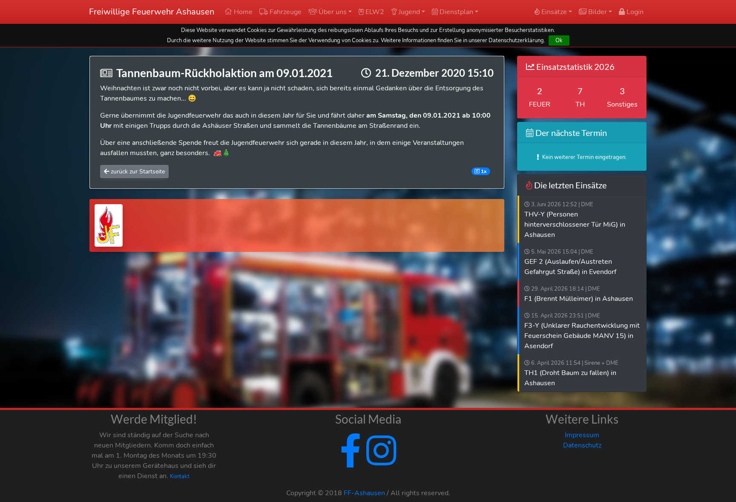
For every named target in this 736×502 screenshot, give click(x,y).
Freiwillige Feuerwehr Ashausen (151, 11)
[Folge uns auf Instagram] (379, 461)
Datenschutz (582, 445)
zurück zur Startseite (137, 171)
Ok (559, 40)
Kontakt (180, 476)
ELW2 (374, 12)
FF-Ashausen (364, 493)
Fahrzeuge (285, 12)
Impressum (582, 435)
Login (634, 12)
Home (242, 12)
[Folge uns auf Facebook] (350, 461)
